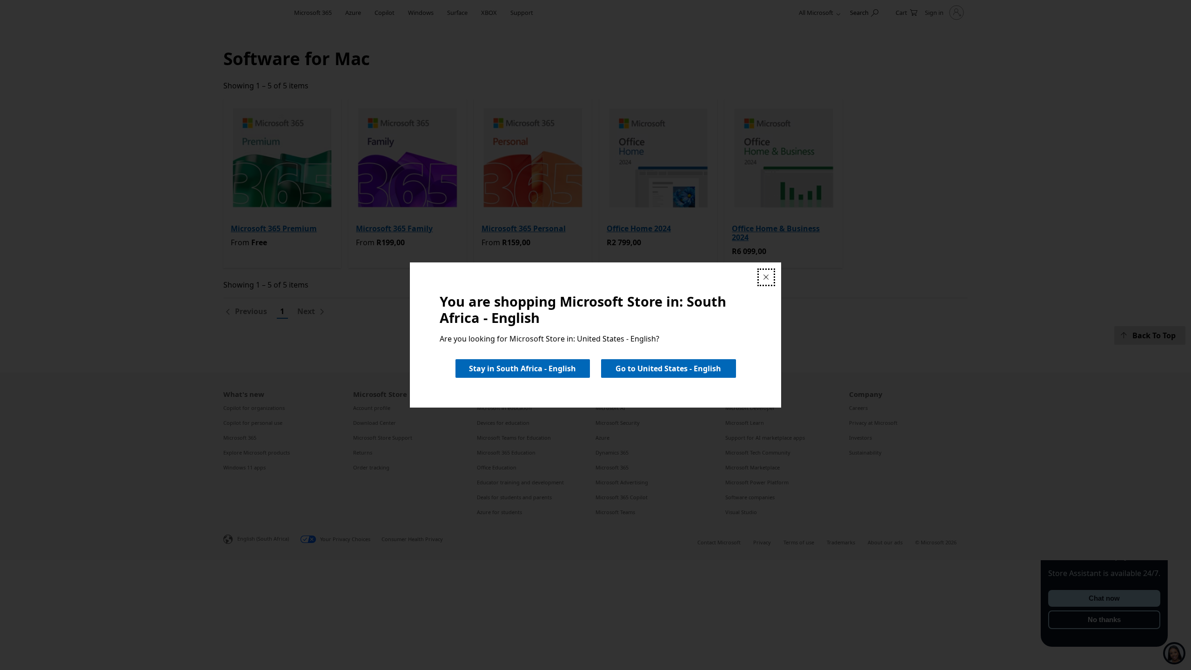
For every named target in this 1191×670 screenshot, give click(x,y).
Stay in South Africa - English (522, 368)
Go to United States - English (668, 368)
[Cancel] (766, 277)
